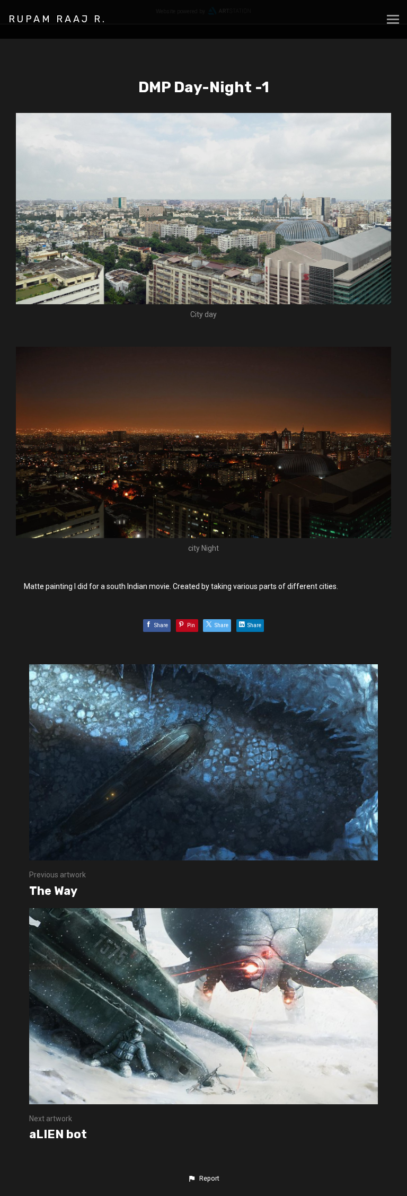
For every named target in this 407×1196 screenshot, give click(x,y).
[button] (203, 1178)
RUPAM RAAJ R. (57, 19)
